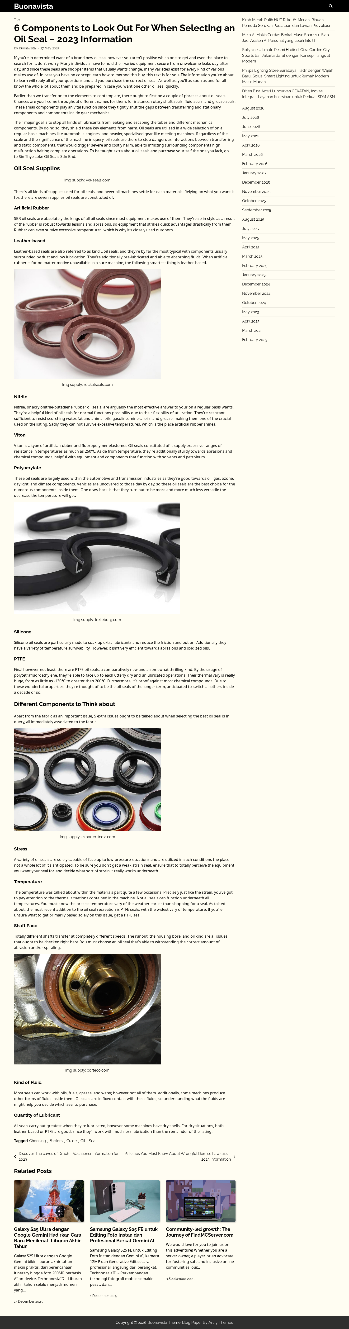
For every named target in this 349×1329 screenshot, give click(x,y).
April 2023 (250, 321)
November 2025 (256, 191)
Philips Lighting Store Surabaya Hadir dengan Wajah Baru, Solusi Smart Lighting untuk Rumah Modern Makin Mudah (287, 76)
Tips (17, 19)
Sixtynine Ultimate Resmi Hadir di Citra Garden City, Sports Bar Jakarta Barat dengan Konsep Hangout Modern (286, 55)
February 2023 (254, 339)
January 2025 (254, 275)
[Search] (330, 6)
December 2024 (256, 284)
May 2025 (250, 238)
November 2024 (256, 293)
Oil (82, 1141)
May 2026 (250, 136)
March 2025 (252, 256)
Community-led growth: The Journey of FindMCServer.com (200, 1232)
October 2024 (254, 302)
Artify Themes (220, 1322)
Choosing (37, 1141)
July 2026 (250, 117)
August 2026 (253, 108)
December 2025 (256, 182)
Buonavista (33, 6)
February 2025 (254, 265)
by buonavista (25, 48)
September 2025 (256, 210)
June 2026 (251, 126)
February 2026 (255, 163)
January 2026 (254, 173)
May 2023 (250, 312)
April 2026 (251, 145)
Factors (56, 1141)
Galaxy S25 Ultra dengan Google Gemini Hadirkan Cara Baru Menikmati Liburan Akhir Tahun (47, 1237)
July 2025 (250, 228)
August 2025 (253, 219)
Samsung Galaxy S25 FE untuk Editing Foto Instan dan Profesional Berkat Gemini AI (124, 1235)
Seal (92, 1141)
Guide (71, 1141)
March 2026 (252, 154)
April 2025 (250, 247)
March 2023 (252, 330)
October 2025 (254, 201)
